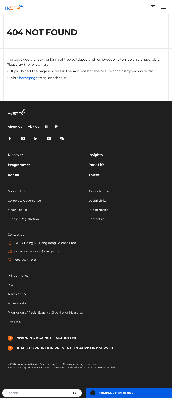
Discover (15, 155)
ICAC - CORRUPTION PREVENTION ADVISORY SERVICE (65, 348)
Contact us (96, 219)
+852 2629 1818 (25, 260)
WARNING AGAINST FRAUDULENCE (48, 338)
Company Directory (116, 393)
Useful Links (97, 200)
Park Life (96, 165)
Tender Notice (99, 191)
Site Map (14, 322)
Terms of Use (17, 294)
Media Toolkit (17, 210)
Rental (13, 175)
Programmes (19, 165)
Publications (17, 191)
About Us (15, 126)
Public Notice (98, 210)
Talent (94, 175)
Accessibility (17, 303)
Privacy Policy (18, 275)
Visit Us (33, 126)
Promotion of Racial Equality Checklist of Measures (45, 312)
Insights (96, 155)
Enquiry (93, 7)
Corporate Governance (24, 200)
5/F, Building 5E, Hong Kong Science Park (45, 243)
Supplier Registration (23, 219)
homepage (28, 78)
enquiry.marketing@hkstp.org (36, 251)
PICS (11, 285)
